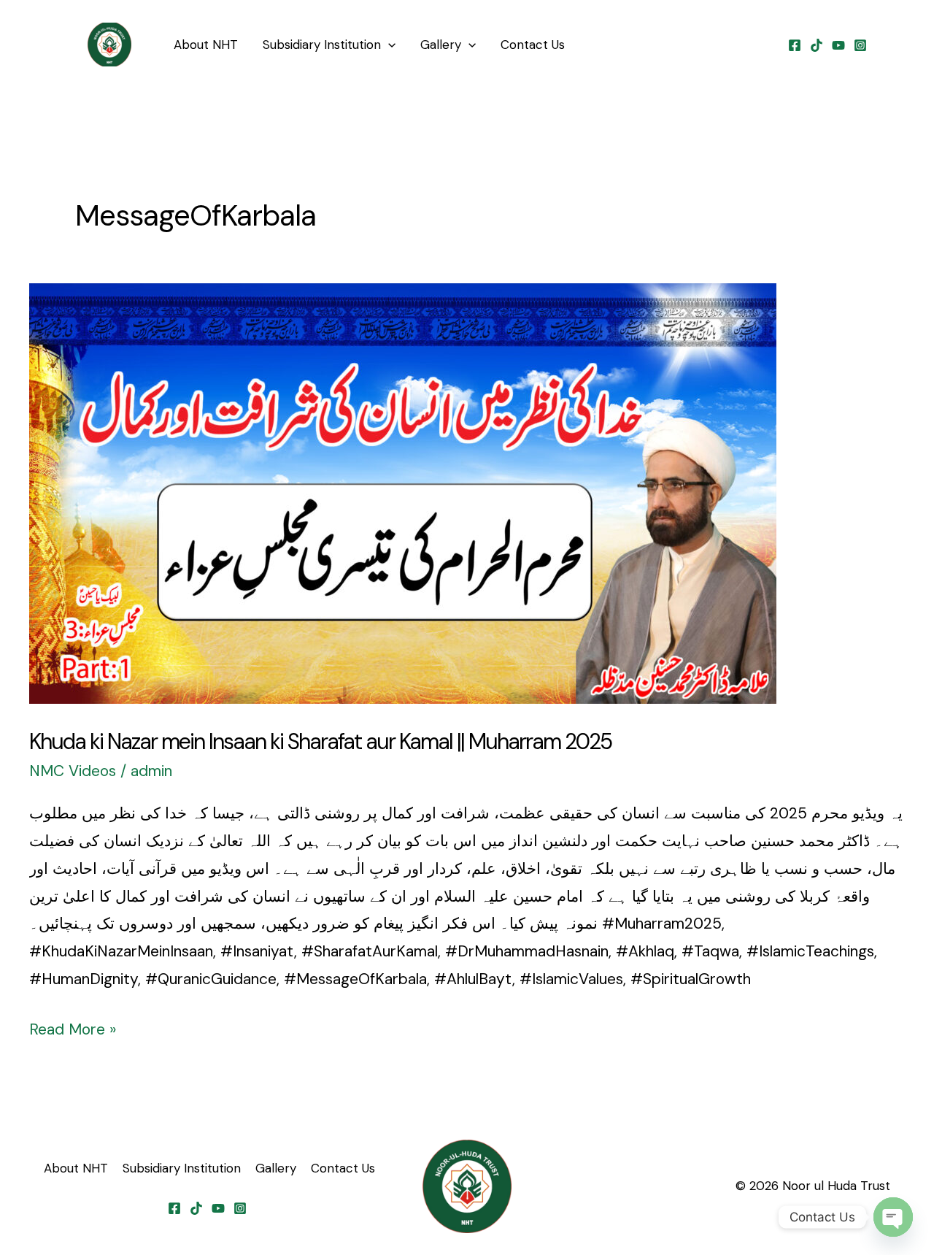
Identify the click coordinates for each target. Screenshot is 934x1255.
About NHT (206, 45)
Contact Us (533, 45)
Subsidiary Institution (322, 45)
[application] (388, 44)
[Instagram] (860, 45)
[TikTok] (816, 45)
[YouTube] (838, 45)
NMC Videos (72, 771)
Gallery (440, 45)
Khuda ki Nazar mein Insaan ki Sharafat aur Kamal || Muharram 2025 (320, 741)
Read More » (72, 1028)
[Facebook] (794, 45)
